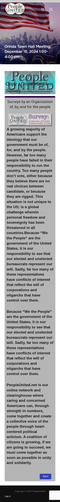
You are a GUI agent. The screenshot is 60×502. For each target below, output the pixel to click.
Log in (8, 496)
